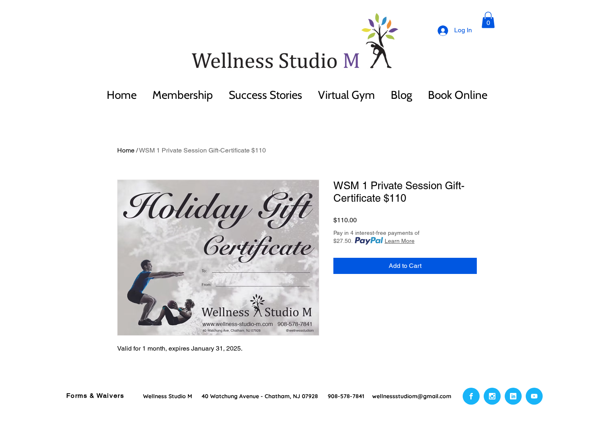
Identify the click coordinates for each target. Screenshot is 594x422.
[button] (488, 20)
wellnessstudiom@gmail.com (411, 396)
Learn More (400, 241)
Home (126, 150)
